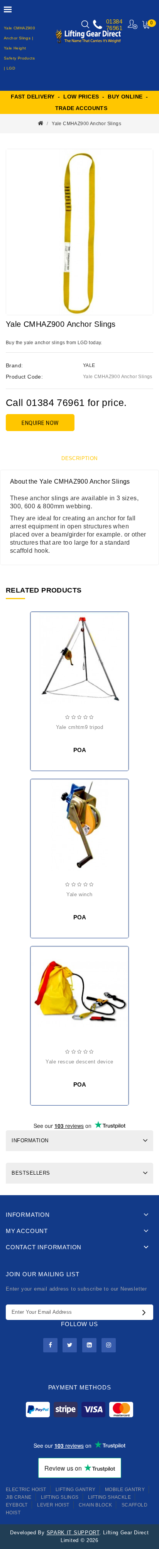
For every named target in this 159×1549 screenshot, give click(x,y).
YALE (89, 365)
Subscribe (146, 1312)
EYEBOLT (17, 1505)
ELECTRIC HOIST (26, 1489)
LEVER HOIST (53, 1505)
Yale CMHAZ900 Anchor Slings (86, 123)
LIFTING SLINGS (60, 1497)
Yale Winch (79, 894)
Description (79, 458)
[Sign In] (133, 24)
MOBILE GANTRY (125, 1489)
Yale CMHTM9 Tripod (79, 727)
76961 (114, 28)
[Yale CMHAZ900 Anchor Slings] (79, 232)
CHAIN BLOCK (95, 1505)
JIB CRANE (19, 1497)
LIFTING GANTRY (76, 1489)
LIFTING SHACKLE (109, 1497)
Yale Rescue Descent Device (79, 1062)
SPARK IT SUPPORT (73, 1532)
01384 (114, 21)
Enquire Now (40, 423)
